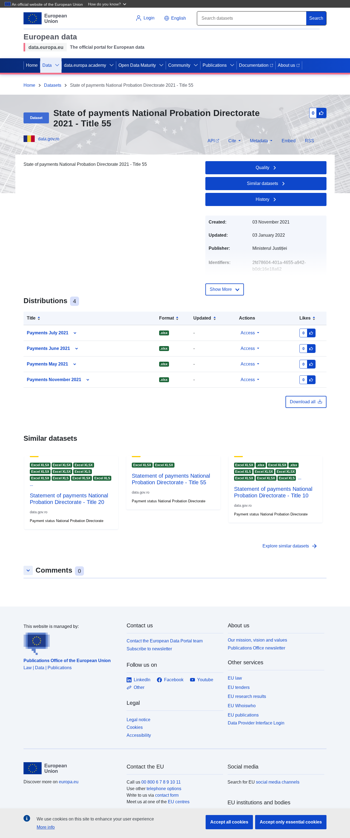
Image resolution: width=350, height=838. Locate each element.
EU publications (243, 715)
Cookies (135, 727)
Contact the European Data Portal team (165, 641)
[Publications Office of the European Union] (72, 642)
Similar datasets (262, 183)
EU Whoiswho (242, 705)
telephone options (164, 788)
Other (139, 687)
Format (166, 318)
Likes (305, 318)
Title (31, 318)
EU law (235, 678)
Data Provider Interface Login (256, 722)
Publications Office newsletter (256, 648)
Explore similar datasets (290, 546)
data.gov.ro (48, 139)
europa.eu (68, 781)
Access (248, 332)
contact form (167, 795)
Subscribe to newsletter (149, 648)
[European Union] (72, 768)
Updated (202, 318)
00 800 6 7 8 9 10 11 (161, 782)
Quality (262, 167)
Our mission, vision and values (257, 640)
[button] (107, 4)
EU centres (178, 801)
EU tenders (239, 687)
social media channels (277, 782)
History (262, 199)
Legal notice (138, 719)
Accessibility (139, 735)
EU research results (247, 696)
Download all (303, 401)
